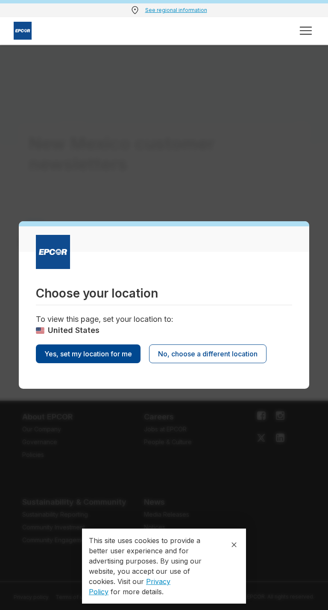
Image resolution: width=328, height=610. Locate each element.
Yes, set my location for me (88, 354)
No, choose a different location (208, 354)
